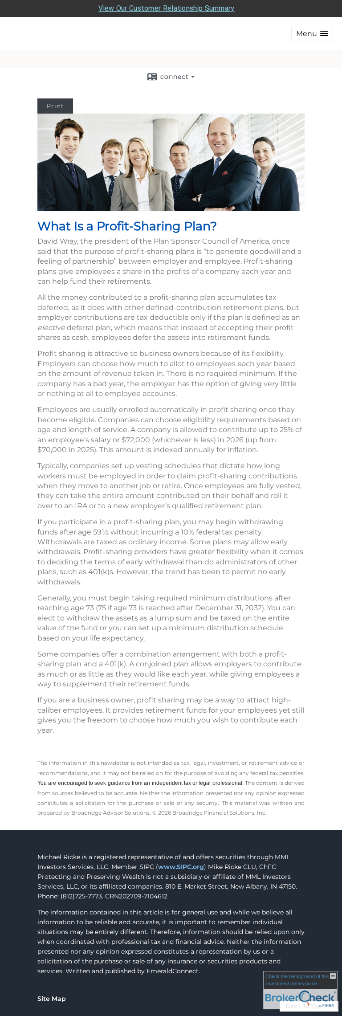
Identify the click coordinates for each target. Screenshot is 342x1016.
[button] (312, 33)
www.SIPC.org (181, 867)
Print (55, 106)
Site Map (51, 999)
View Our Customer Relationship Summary (166, 8)
